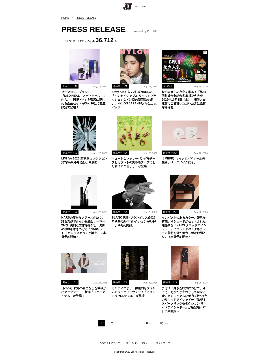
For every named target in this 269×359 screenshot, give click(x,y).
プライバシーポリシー (138, 343)
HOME (65, 17)
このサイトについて (109, 343)
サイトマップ (163, 343)
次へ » (164, 323)
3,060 (147, 323)
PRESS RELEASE (86, 17)
